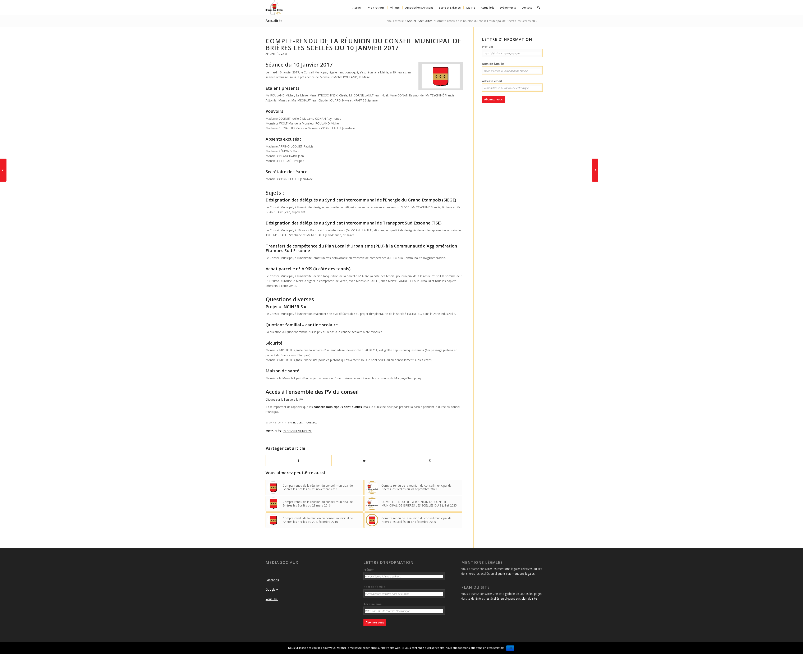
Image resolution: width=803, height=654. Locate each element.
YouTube (272, 599)
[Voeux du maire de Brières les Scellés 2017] (3, 170)
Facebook (272, 580)
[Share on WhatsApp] (430, 460)
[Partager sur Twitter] (364, 460)
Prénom (487, 47)
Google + (272, 589)
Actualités (274, 20)
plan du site (529, 598)
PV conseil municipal (297, 431)
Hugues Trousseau (305, 422)
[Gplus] (275, 569)
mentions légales (523, 574)
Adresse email (492, 81)
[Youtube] (281, 569)
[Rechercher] (538, 7)
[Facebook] (269, 569)
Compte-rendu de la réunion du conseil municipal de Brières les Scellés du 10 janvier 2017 (363, 44)
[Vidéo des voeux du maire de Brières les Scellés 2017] (595, 170)
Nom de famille (493, 64)
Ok (510, 648)
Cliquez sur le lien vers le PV (284, 399)
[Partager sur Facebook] (298, 460)
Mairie (284, 53)
